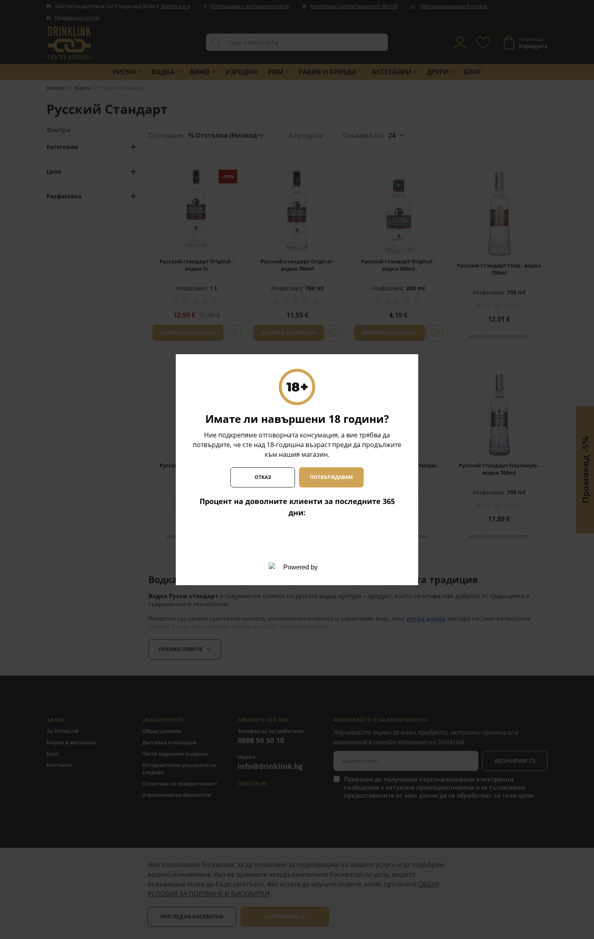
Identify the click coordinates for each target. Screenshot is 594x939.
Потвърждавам (331, 477)
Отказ (263, 477)
